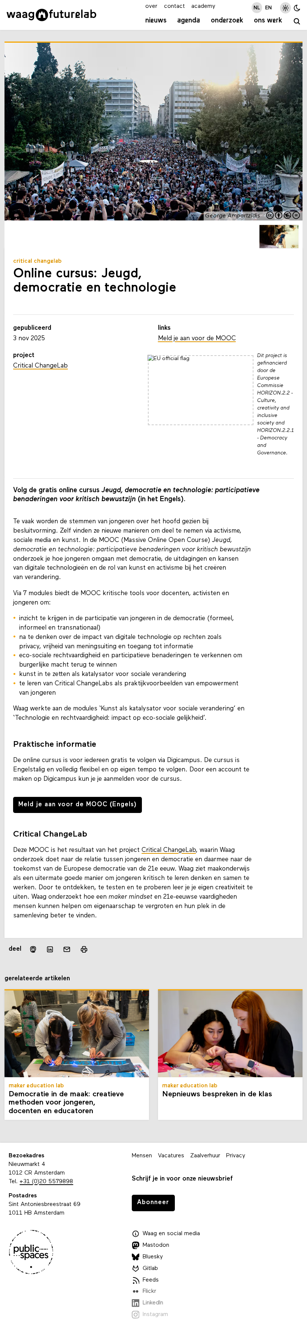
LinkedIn (153, 1303)
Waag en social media (171, 1234)
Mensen (142, 1156)
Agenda (188, 20)
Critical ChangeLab (169, 850)
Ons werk (268, 20)
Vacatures (171, 1156)
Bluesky (153, 1257)
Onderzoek (227, 20)
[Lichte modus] (285, 7)
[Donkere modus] (297, 7)
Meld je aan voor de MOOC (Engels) (77, 804)
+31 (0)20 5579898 (46, 1182)
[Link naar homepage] (51, 15)
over (151, 6)
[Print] (83, 949)
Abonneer (153, 1202)
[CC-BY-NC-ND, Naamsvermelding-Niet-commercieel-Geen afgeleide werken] (283, 215)
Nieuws (156, 20)
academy (203, 6)
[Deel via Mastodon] (32, 949)
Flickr (149, 1291)
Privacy (235, 1156)
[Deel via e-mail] (66, 949)
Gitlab (150, 1268)
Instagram (155, 1315)
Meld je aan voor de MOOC (197, 338)
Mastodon (156, 1245)
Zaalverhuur (205, 1156)
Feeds (151, 1280)
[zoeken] (297, 21)
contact (174, 6)
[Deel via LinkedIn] (50, 949)
